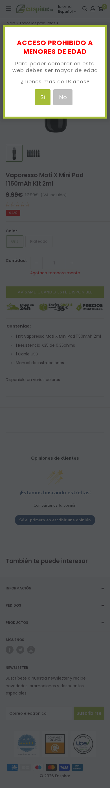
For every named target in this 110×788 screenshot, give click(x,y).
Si (42, 97)
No (63, 97)
